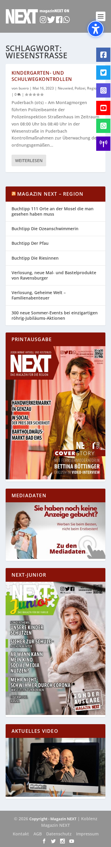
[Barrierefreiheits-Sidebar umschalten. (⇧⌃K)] (96, 29)
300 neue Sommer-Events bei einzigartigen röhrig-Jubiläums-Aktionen (55, 315)
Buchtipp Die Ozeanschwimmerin (45, 228)
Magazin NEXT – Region (50, 194)
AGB (37, 834)
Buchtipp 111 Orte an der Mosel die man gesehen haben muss (53, 211)
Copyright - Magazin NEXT (52, 818)
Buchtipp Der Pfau (30, 243)
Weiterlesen (29, 160)
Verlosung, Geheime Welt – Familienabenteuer (39, 295)
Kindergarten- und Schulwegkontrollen (42, 76)
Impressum (87, 834)
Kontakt (21, 834)
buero (24, 88)
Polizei (80, 88)
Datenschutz (59, 834)
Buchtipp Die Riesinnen (35, 258)
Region (93, 88)
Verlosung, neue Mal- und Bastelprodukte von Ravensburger (54, 275)
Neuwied (65, 88)
